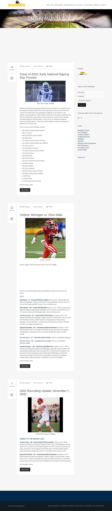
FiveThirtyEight (82, 132)
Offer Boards (58, 4)
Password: (81, 96)
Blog (52, 4)
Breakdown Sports (83, 130)
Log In (82, 105)
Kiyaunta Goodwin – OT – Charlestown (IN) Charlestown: (38, 327)
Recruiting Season (83, 147)
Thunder (50, 66)
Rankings (96, 4)
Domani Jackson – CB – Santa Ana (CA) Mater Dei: (36, 346)
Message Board (68, 4)
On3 (52, 103)
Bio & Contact (78, 4)
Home (48, 4)
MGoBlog (81, 139)
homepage (27, 66)
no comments (39, 66)
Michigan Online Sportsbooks (87, 143)
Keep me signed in (85, 100)
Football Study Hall (84, 137)
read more (25, 190)
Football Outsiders (83, 134)
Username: (81, 92)
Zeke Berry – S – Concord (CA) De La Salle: (34, 300)
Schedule (103, 4)
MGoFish (80, 141)
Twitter (53, 434)
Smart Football (82, 150)
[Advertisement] (56, 41)
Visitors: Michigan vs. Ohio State (41, 214)
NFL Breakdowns (83, 145)
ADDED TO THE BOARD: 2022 (32, 439)
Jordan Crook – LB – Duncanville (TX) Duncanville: (36, 442)
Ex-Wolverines (88, 4)
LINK (54, 264)
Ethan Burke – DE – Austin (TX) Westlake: (33, 307)
